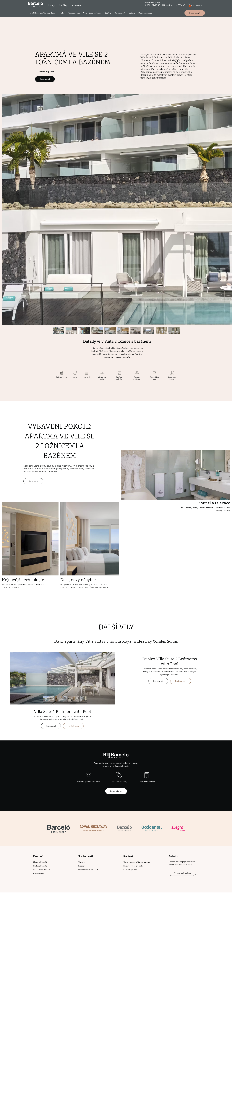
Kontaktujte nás (130, 870)
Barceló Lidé (38, 873)
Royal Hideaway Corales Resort (42, 13)
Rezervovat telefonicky (133, 866)
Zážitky (108, 13)
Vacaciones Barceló (41, 870)
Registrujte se (116, 791)
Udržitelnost (119, 13)
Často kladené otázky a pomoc (136, 862)
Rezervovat (194, 13)
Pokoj (62, 13)
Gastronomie (74, 13)
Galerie (132, 13)
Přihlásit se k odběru (182, 873)
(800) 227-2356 (152, 5)
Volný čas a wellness (92, 13)
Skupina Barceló (40, 862)
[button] (51, 5)
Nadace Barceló (40, 866)
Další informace (145, 13)
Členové (81, 862)
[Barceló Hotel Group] (35, 4)
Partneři (81, 866)
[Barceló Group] (58, 829)
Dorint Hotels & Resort (88, 870)
